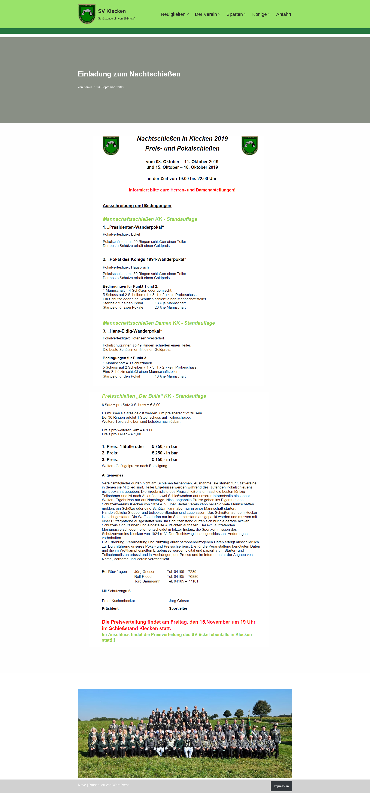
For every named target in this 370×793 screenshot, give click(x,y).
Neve (82, 785)
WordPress (120, 785)
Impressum (281, 786)
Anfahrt (283, 14)
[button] (187, 14)
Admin (88, 87)
